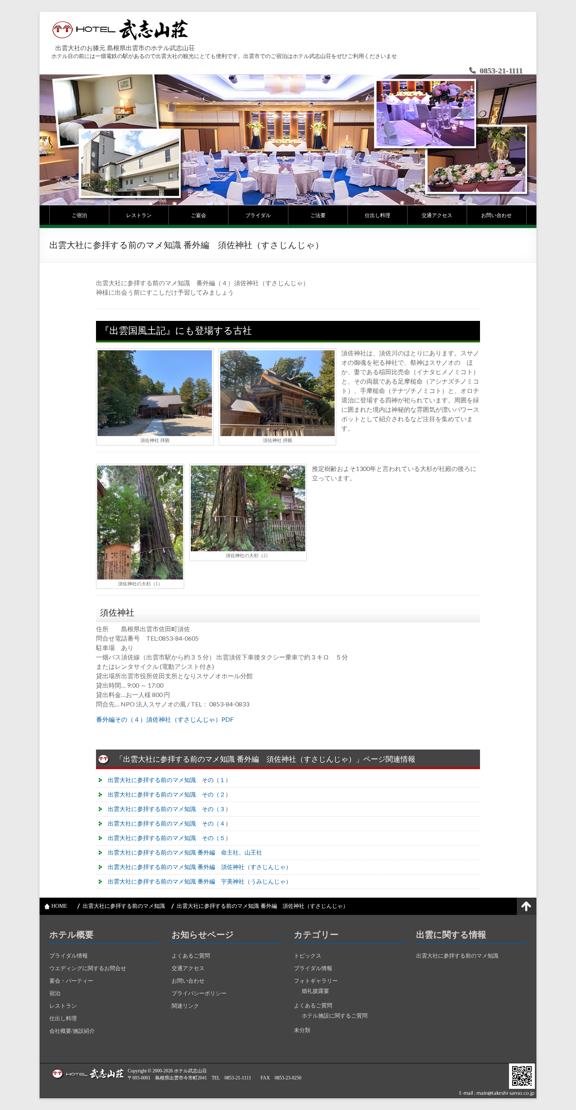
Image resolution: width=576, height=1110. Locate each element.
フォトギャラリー (316, 981)
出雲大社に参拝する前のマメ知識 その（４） (169, 823)
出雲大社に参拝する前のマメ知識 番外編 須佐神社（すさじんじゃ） (200, 867)
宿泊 (54, 993)
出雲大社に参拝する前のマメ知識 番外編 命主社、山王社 (185, 852)
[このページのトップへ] (526, 906)
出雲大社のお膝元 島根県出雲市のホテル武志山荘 (125, 48)
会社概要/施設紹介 (72, 1031)
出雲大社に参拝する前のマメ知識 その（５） (169, 838)
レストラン (139, 215)
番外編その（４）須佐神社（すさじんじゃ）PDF (165, 719)
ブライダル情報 (68, 956)
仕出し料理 (377, 215)
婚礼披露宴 (315, 991)
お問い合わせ (496, 215)
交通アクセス (437, 215)
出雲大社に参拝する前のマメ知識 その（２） (169, 794)
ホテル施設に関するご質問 (335, 1016)
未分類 (302, 1030)
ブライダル (258, 215)
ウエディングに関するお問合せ (87, 968)
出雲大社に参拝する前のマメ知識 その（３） (169, 809)
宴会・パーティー (71, 981)
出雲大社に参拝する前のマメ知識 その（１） (169, 780)
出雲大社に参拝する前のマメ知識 (457, 956)
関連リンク (185, 1006)
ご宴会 (198, 215)
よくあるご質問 (191, 956)
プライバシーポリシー (199, 993)
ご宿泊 (79, 215)
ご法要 (318, 215)
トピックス (307, 956)
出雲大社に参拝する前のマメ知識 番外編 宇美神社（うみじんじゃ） (200, 881)
